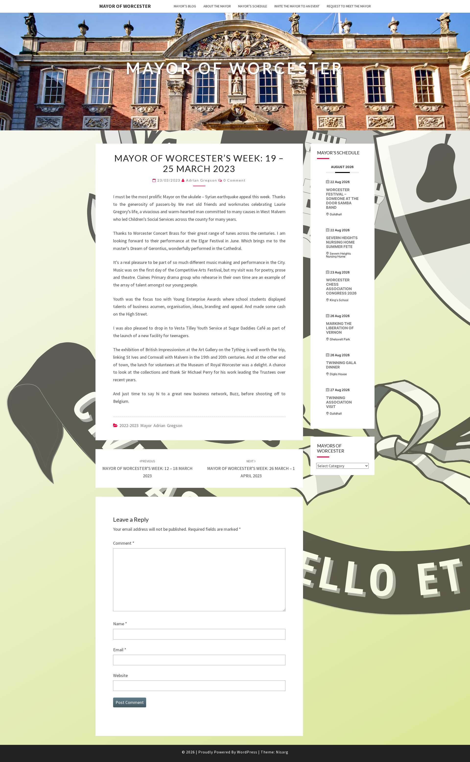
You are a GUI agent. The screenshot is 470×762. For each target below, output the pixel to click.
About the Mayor (217, 6)
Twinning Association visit (339, 402)
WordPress (247, 752)
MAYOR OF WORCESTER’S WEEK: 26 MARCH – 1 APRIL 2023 (251, 469)
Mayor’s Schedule (252, 6)
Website (120, 675)
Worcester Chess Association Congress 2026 (341, 286)
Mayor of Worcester (125, 6)
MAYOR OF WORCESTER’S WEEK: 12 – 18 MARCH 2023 (147, 469)
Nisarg (282, 752)
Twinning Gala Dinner (341, 364)
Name (120, 624)
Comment (123, 543)
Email (119, 649)
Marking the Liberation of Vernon (340, 328)
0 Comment (234, 180)
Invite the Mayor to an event (296, 6)
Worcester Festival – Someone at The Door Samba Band (342, 198)
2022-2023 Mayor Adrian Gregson (150, 425)
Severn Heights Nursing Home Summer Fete (342, 242)
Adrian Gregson (201, 180)
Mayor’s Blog (185, 6)
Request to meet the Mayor (349, 6)
